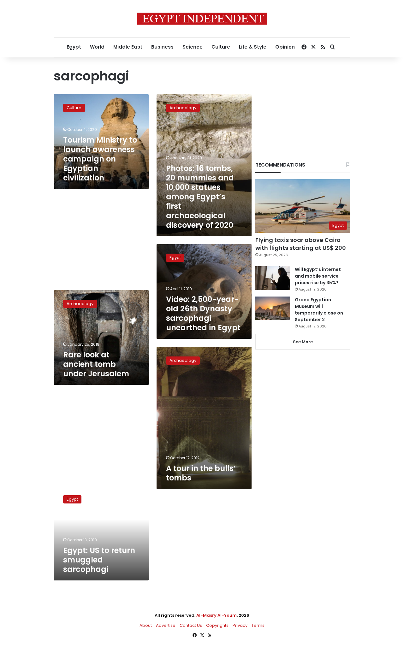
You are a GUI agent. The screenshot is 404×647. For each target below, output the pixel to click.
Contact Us (191, 625)
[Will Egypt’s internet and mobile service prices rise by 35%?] (272, 278)
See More (303, 342)
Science (192, 47)
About (146, 625)
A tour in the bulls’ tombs (201, 473)
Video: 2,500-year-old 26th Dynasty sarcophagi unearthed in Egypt (203, 313)
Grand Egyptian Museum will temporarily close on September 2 (319, 310)
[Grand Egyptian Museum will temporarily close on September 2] (272, 308)
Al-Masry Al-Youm (216, 615)
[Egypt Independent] (202, 19)
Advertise (165, 625)
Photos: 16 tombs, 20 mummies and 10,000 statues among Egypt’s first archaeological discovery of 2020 (200, 196)
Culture (220, 47)
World (97, 47)
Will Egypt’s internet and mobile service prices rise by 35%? (318, 276)
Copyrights (217, 625)
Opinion (285, 47)
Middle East (127, 47)
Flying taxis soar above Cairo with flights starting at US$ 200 (300, 244)
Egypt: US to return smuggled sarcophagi (99, 559)
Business (162, 47)
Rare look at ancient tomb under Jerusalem (96, 364)
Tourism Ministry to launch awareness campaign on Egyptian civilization (100, 159)
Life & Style (252, 47)
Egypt (74, 47)
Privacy (240, 625)
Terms (258, 625)
